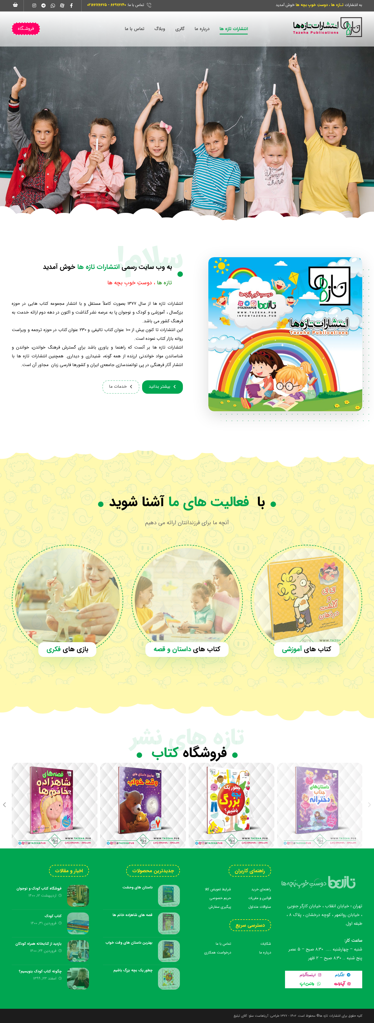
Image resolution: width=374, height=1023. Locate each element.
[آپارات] (62, 5)
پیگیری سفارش (220, 907)
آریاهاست (261, 1015)
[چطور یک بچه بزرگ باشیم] (231, 805)
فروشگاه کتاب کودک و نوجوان (39, 888)
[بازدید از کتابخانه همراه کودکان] (78, 951)
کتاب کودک (53, 916)
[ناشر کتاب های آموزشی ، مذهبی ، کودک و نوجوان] (327, 27)
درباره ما (265, 952)
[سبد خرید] (15, 4)
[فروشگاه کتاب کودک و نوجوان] (78, 896)
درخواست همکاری (217, 952)
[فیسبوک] (71, 5)
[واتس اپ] (52, 5)
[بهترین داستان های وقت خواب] (143, 805)
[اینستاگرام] (34, 5)
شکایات (265, 944)
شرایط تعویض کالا (218, 889)
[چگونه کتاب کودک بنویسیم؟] (78, 979)
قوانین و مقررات (259, 898)
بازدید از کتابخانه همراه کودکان (38, 944)
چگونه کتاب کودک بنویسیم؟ (40, 971)
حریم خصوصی (220, 898)
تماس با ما (223, 944)
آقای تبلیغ (240, 1015)
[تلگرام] (43, 5)
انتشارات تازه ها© (328, 1015)
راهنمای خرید (261, 889)
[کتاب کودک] (78, 923)
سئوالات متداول (259, 907)
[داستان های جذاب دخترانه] (320, 805)
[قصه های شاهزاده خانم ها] (54, 805)
